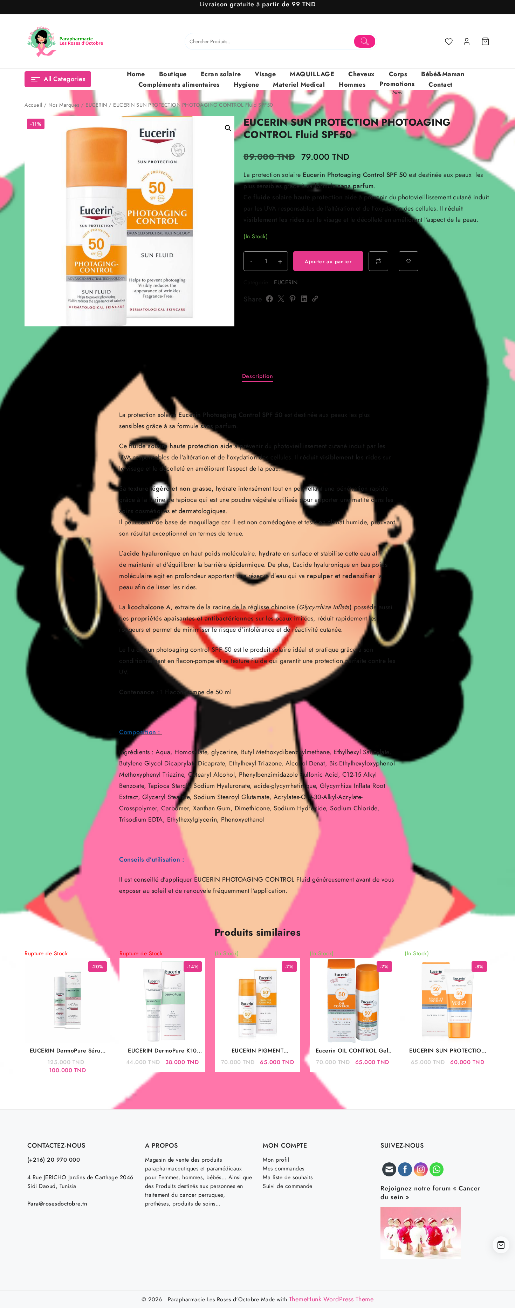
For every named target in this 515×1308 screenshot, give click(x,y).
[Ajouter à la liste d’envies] (408, 261)
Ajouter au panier (328, 261)
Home (136, 74)
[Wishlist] (449, 41)
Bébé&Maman (442, 74)
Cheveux (361, 74)
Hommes (352, 84)
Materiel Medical (299, 84)
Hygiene (246, 84)
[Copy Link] (314, 298)
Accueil (33, 105)
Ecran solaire (221, 74)
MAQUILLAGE (312, 74)
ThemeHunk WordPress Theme (331, 1299)
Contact (440, 84)
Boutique (173, 74)
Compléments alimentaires (179, 84)
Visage (265, 74)
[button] (228, 128)
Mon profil (276, 1160)
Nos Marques (64, 105)
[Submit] (365, 41)
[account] (466, 41)
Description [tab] (257, 376)
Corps (398, 74)
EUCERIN (96, 105)
